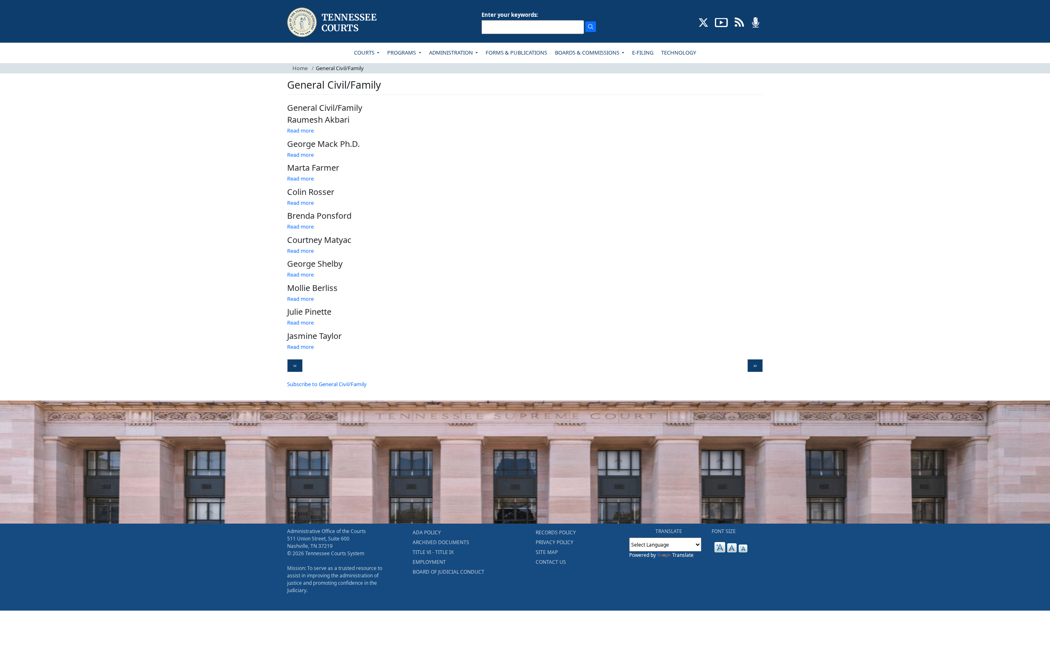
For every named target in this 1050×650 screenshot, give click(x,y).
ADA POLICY (427, 532)
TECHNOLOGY (678, 52)
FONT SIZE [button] (724, 531)
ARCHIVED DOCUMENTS (441, 542)
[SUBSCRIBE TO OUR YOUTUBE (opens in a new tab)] (721, 21)
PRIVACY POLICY (554, 542)
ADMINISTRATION (451, 52)
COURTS (365, 52)
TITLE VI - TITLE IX (433, 552)
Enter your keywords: (510, 14)
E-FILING (642, 52)
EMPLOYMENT (429, 561)
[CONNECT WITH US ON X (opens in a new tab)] (703, 21)
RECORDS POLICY (556, 532)
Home (300, 68)
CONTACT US (551, 561)
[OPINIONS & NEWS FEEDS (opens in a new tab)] (739, 21)
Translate (683, 555)
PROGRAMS (402, 52)
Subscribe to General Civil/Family (327, 384)
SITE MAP (547, 552)
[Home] (333, 22)
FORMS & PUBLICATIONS (516, 52)
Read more (300, 130)
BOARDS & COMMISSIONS (588, 52)
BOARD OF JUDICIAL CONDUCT (448, 571)
